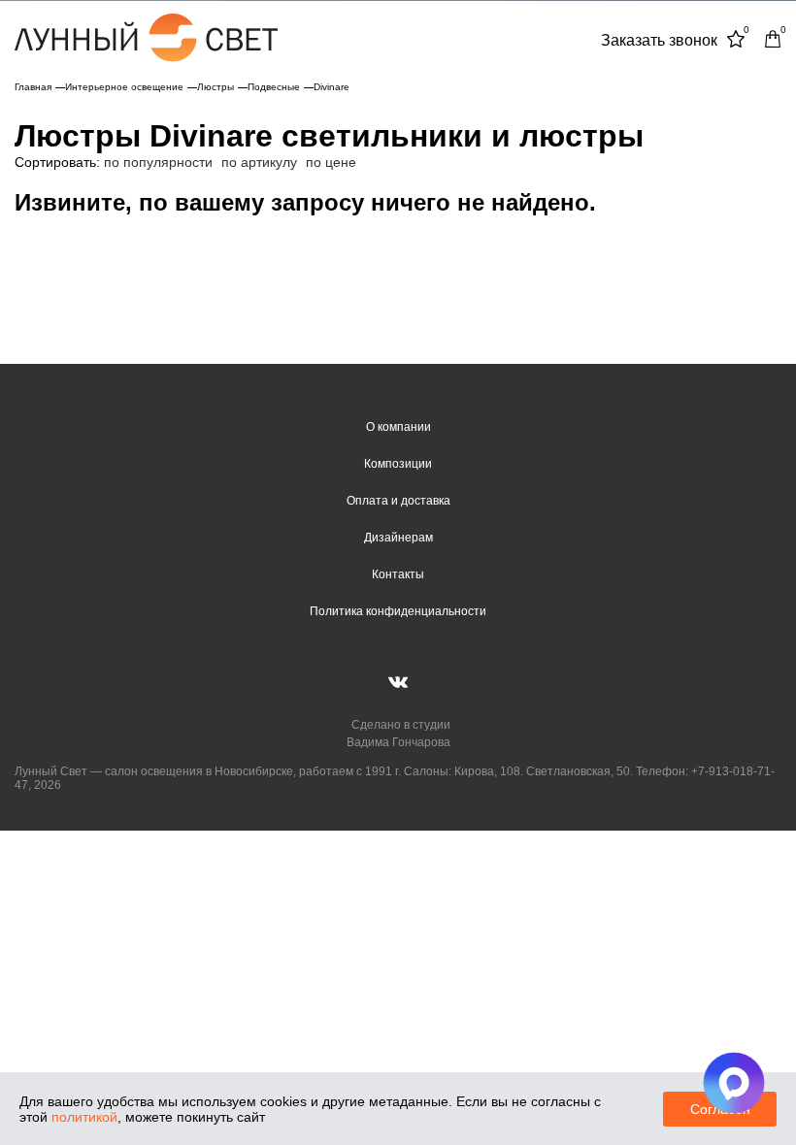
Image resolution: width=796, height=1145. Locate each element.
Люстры (215, 87)
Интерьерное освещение (124, 87)
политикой (84, 1117)
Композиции (398, 464)
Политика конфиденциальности (398, 611)
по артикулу (259, 162)
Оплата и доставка (398, 500)
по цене (331, 162)
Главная (33, 87)
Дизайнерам (398, 537)
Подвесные (274, 87)
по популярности (158, 162)
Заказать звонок (659, 40)
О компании (398, 427)
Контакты (398, 574)
